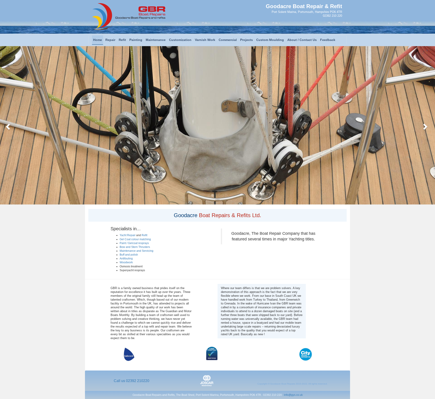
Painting (135, 40)
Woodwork (126, 262)
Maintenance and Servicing (136, 250)
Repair (110, 40)
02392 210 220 (332, 15)
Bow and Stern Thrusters (135, 247)
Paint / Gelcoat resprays (134, 243)
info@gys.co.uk (293, 395)
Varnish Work (205, 40)
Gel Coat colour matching (135, 239)
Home (97, 40)
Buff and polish (129, 254)
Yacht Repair (127, 235)
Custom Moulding (270, 40)
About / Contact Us (302, 40)
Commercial (228, 40)
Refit (122, 40)
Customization (180, 40)
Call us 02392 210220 (131, 381)
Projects (246, 40)
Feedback (327, 40)
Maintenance (156, 40)
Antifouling (126, 258)
